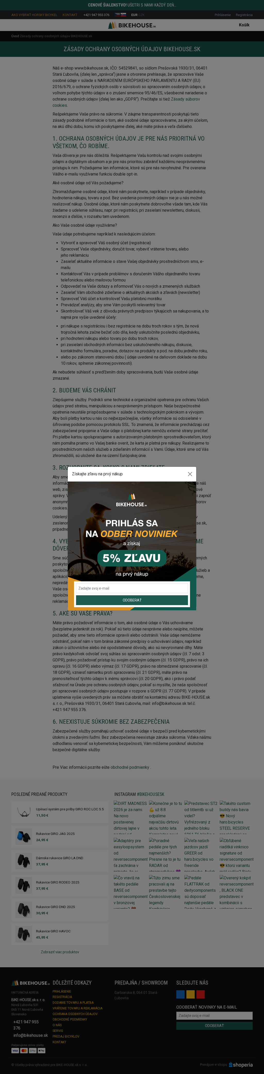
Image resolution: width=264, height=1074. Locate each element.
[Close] (190, 474)
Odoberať (132, 600)
